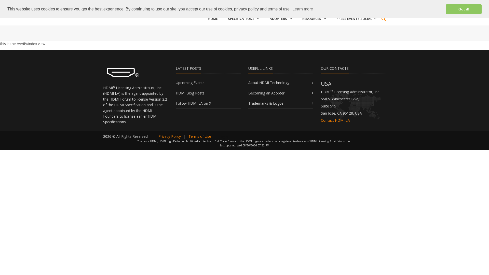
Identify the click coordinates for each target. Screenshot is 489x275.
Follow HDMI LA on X (193, 103)
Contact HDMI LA (335, 120)
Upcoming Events (190, 82)
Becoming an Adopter (266, 93)
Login (223, 136)
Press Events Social (354, 18)
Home (213, 18)
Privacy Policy (169, 136)
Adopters (278, 18)
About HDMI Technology (268, 82)
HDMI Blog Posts (190, 93)
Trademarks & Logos (265, 103)
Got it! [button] (463, 9)
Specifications (241, 18)
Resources (311, 18)
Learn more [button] (302, 9)
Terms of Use (199, 136)
